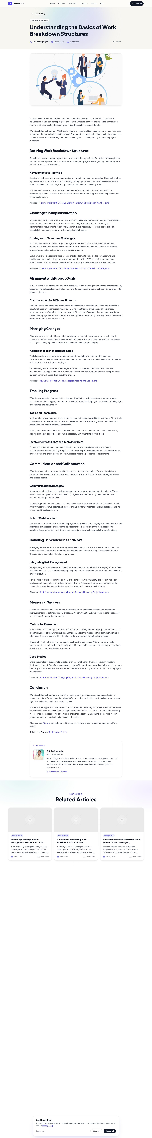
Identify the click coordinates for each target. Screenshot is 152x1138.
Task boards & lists (58, 732)
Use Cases (73, 3)
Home (52, 3)
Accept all (110, 1131)
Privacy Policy (47, 1126)
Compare (84, 3)
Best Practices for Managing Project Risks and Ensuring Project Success (74, 592)
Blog (101, 3)
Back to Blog (40, 14)
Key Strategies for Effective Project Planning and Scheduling (68, 381)
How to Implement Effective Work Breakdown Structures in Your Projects (74, 203)
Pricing (93, 3)
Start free (135, 3)
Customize (40, 1131)
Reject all (96, 1131)
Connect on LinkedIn (58, 772)
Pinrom (46, 723)
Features (61, 3)
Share (118, 42)
